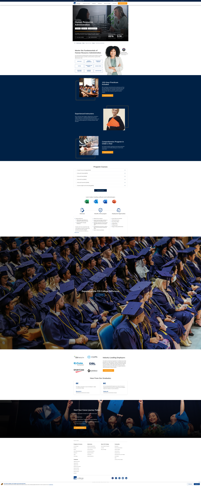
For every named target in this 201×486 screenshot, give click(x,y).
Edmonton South (76, 469)
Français (111, 0)
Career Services (117, 451)
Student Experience (90, 456)
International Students (90, 451)
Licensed (102, 447)
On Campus (80, 0)
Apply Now (122, 0)
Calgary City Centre (77, 461)
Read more (77, 232)
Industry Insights (117, 449)
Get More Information (80, 427)
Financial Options (90, 449)
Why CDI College (103, 449)
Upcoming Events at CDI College (120, 454)
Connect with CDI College (119, 459)
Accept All (197, 484)
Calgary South (76, 464)
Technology (75, 456)
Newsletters (116, 446)
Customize (190, 484)
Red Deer (75, 473)
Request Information (123, 3)
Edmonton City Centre (77, 466)
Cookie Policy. (51, 484)
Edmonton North (76, 468)
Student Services (117, 452)
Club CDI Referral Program (105, 446)
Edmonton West (76, 471)
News (115, 457)
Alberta (83, 43)
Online (77, 0)
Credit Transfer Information (91, 447)
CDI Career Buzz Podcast (118, 447)
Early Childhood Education (78, 451)
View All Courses (100, 190)
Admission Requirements (91, 446)
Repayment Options (90, 452)
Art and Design (76, 446)
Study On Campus (78, 43)
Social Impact (117, 456)
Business (93, 43)
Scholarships (89, 454)
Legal (74, 454)
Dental (75, 449)
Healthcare (75, 452)
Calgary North (76, 463)
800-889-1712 (115, 0)
